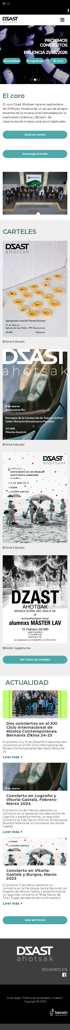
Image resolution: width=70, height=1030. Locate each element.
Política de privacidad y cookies (42, 998)
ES (4, 3)
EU (8, 3)
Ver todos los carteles (35, 659)
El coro (58, 58)
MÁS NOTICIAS (35, 920)
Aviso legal (13, 998)
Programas (35, 58)
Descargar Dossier (35, 153)
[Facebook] (68, 11)
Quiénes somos (35, 134)
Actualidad (11, 58)
